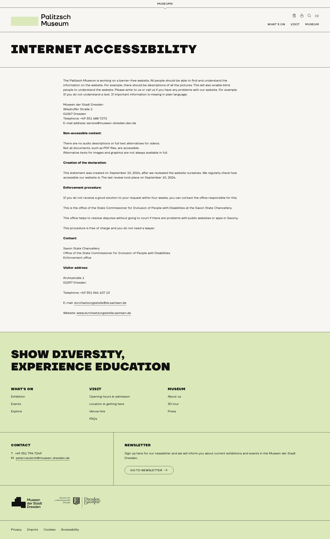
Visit (95, 389)
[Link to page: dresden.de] (77, 502)
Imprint (32, 529)
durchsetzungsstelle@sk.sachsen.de (100, 303)
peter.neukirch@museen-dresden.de (43, 458)
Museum (176, 389)
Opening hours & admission (109, 396)
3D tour (173, 404)
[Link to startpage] (42, 20)
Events (16, 404)
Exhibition (18, 396)
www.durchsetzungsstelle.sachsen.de (104, 313)
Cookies (50, 529)
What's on (22, 389)
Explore (16, 411)
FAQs (93, 418)
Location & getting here (106, 404)
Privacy (16, 529)
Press (172, 411)
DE (317, 16)
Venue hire (97, 411)
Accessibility (70, 529)
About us (174, 396)
